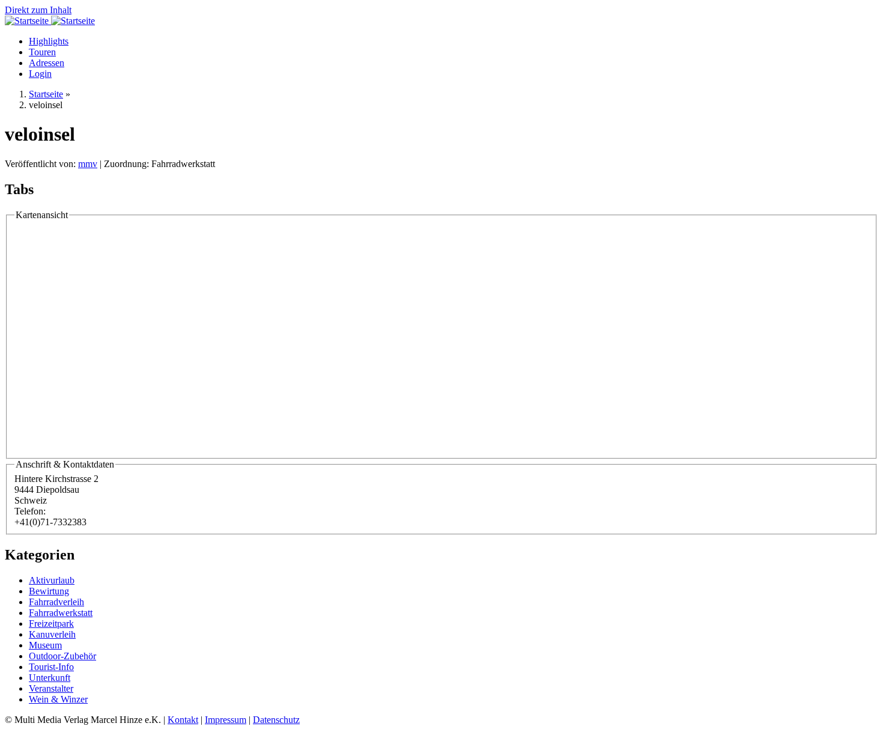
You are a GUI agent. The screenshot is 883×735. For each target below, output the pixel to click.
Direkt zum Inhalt (38, 10)
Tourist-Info (51, 667)
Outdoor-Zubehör (62, 656)
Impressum (225, 720)
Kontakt (183, 720)
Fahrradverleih (56, 602)
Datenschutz (276, 720)
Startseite (46, 94)
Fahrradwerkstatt (61, 613)
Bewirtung (49, 591)
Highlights (48, 41)
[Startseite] (28, 21)
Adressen (46, 63)
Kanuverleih (52, 634)
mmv (87, 164)
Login (40, 74)
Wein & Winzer (58, 699)
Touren (42, 52)
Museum (45, 645)
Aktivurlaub (51, 580)
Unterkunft (49, 677)
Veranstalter (51, 688)
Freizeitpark (51, 623)
